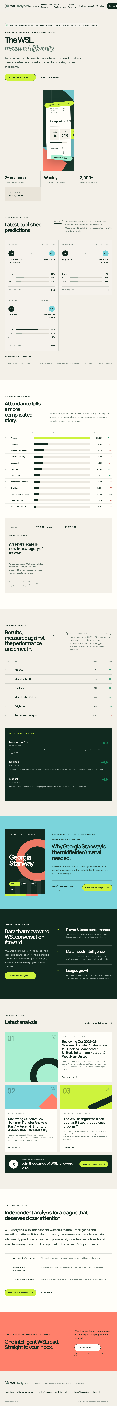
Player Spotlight (72, 6)
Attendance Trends (46, 6)
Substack (96, 1392)
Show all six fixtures (16, 356)
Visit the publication (96, 1023)
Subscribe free (85, 1347)
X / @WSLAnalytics (81, 1392)
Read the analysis (50, 77)
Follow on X (46, 1292)
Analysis (82, 6)
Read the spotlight (94, 887)
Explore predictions (18, 77)
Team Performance (60, 6)
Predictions (33, 6)
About (91, 6)
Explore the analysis (18, 975)
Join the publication (18, 1292)
